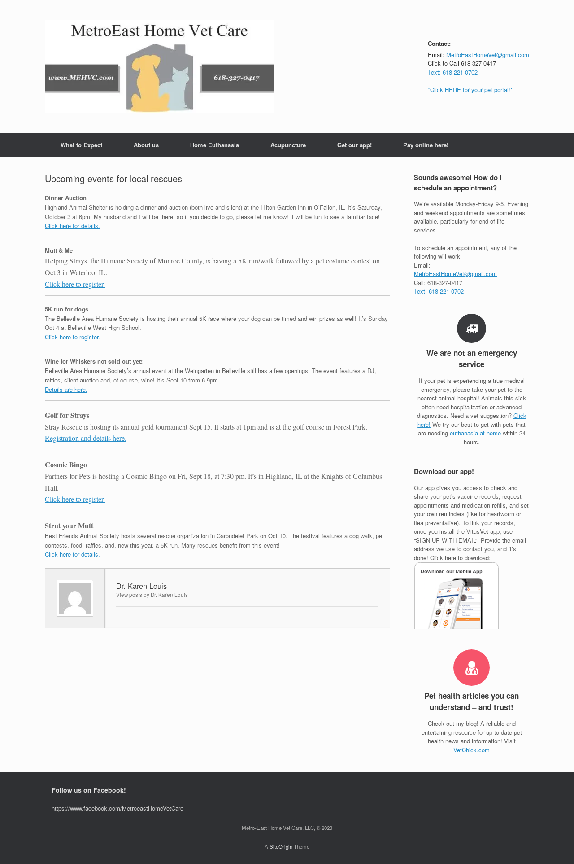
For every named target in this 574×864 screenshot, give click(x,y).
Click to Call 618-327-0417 (462, 63)
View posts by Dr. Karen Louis (152, 594)
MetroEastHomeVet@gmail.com (487, 54)
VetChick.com (471, 750)
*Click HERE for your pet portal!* (470, 89)
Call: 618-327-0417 (438, 282)
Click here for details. (72, 225)
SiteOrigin (281, 846)
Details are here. (66, 389)
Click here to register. (75, 284)
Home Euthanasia (214, 144)
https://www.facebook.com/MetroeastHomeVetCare (117, 808)
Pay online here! (425, 144)
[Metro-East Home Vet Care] (159, 66)
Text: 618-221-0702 (453, 72)
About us (146, 144)
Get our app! (354, 144)
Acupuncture (288, 144)
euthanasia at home (475, 433)
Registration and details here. (85, 438)
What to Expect (81, 144)
